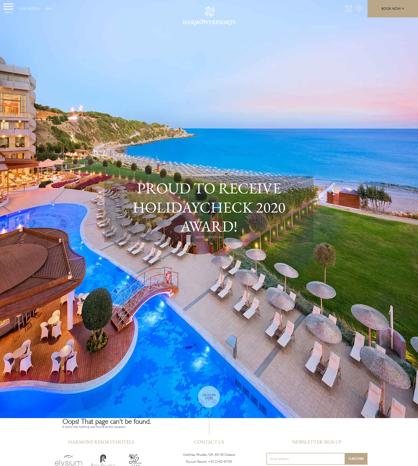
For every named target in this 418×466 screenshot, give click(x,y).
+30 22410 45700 (220, 462)
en (48, 9)
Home (200, 237)
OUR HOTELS (28, 9)
